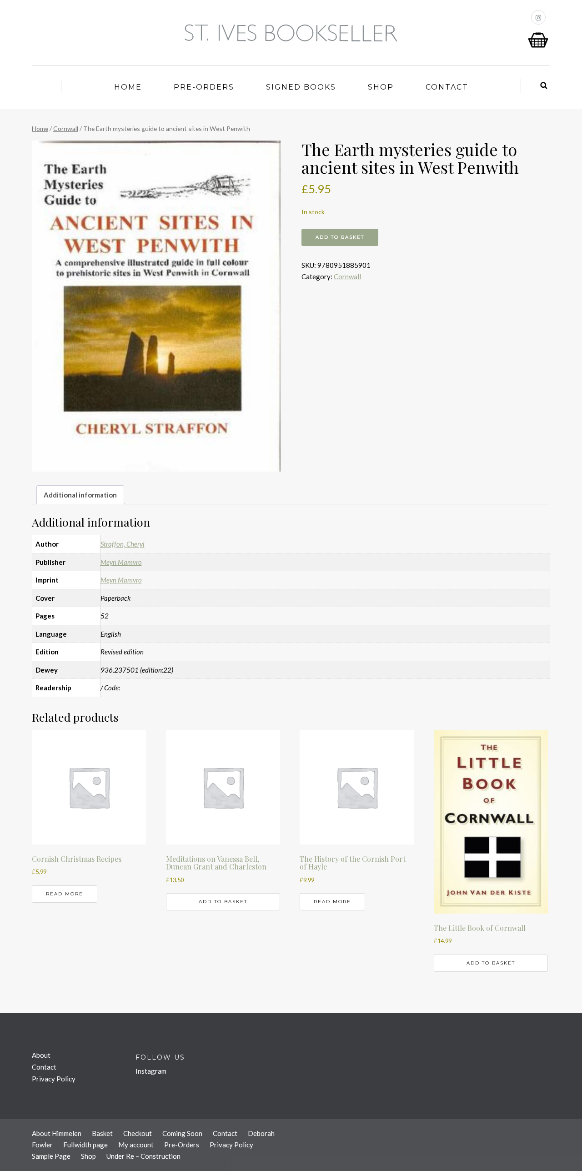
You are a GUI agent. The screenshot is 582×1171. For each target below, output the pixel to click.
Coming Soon (182, 1133)
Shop (381, 87)
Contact (447, 87)
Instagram (150, 1071)
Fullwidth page (85, 1145)
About (41, 1055)
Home (128, 87)
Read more (64, 894)
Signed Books (301, 87)
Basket (102, 1133)
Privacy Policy (53, 1079)
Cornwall (65, 128)
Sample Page (51, 1156)
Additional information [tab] (80, 495)
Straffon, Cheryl (122, 544)
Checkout (137, 1133)
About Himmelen (56, 1133)
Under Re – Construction (143, 1156)
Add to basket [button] (223, 902)
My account (136, 1145)
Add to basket (340, 237)
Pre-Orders (204, 87)
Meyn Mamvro (121, 562)
